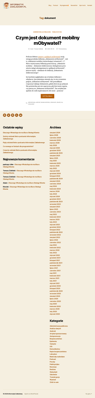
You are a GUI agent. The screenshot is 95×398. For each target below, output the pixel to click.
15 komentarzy (62, 49)
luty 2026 (53, 145)
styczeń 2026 (55, 148)
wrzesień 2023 (55, 204)
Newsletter (74, 5)
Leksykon (53, 354)
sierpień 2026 (55, 133)
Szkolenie (53, 374)
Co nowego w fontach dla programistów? (18, 146)
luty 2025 (53, 168)
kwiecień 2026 (55, 140)
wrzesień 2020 (55, 294)
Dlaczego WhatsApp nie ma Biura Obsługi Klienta (21, 133)
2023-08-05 (50, 49)
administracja (31, 102)
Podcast (55, 5)
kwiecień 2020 (55, 306)
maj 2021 (53, 273)
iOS (51, 346)
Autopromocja (55, 336)
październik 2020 (56, 291)
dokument (53, 102)
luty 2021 (53, 281)
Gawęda (53, 344)
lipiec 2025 (54, 158)
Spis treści (82, 5)
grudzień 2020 (55, 286)
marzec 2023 (54, 219)
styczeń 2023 (55, 225)
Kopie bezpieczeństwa (58, 352)
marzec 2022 (54, 250)
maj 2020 (53, 304)
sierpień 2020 (55, 296)
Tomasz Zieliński (38, 49)
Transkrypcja (55, 377)
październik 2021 (56, 263)
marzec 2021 (54, 278)
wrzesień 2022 (55, 235)
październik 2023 (56, 202)
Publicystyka (57, 32)
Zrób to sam (54, 382)
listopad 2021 (55, 260)
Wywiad (53, 380)
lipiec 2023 (54, 209)
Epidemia (53, 341)
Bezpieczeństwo (56, 339)
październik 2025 (56, 153)
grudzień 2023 (55, 199)
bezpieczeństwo (45, 102)
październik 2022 (56, 232)
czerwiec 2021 (55, 271)
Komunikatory (55, 349)
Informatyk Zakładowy (15, 394)
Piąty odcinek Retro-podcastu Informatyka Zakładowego (24, 142)
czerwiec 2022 (55, 242)
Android (53, 331)
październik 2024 (56, 179)
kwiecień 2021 (55, 276)
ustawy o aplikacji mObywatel (49, 57)
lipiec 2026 (54, 135)
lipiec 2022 (54, 240)
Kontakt (89, 5)
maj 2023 (53, 214)
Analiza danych (55, 328)
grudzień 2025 (55, 150)
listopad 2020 (55, 288)
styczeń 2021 (55, 283)
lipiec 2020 (54, 299)
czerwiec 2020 (55, 301)
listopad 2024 (55, 176)
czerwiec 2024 (55, 184)
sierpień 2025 (55, 156)
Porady (52, 362)
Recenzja (53, 367)
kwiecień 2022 (55, 248)
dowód (59, 102)
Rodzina (53, 369)
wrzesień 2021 (55, 265)
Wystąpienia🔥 (64, 5)
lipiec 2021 (54, 268)
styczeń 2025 (55, 171)
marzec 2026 (55, 143)
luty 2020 (53, 311)
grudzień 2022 (55, 227)
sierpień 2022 (55, 237)
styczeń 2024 (55, 196)
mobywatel (31, 104)
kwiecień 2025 (55, 163)
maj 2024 (53, 186)
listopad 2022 (55, 230)
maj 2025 (53, 161)
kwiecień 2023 (55, 217)
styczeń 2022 (55, 255)
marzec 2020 (55, 309)
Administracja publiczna (42, 32)
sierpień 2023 (55, 207)
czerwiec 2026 (55, 138)
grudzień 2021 (55, 258)
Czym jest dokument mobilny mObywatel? (47, 40)
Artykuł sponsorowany (58, 334)
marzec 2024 (55, 191)
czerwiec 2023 (55, 212)
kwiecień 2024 (55, 189)
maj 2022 (53, 245)
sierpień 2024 (55, 181)
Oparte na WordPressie (31, 394)
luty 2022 (53, 253)
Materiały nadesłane (57, 357)
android (38, 102)
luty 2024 (53, 194)
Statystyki (53, 372)
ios (62, 102)
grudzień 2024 (55, 173)
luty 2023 (53, 222)
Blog (50, 5)
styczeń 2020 (55, 314)
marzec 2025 (54, 166)
